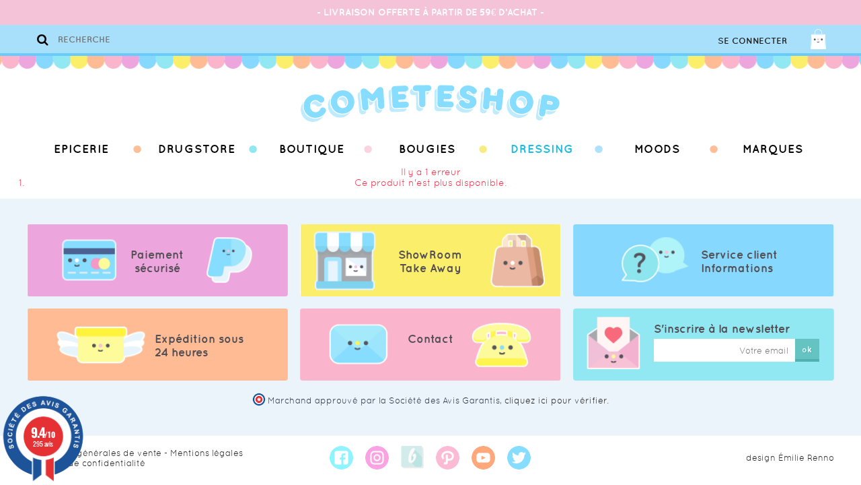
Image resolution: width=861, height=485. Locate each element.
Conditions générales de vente (94, 453)
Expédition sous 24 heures (199, 345)
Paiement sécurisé (157, 261)
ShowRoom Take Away (430, 261)
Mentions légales (206, 453)
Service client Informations (739, 261)
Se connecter (752, 41)
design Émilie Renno (790, 458)
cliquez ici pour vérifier (555, 400)
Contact (430, 339)
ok (807, 349)
